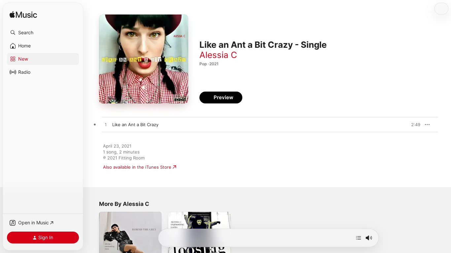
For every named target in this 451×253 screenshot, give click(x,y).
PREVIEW (413, 124)
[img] (23, 15)
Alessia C (218, 55)
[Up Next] (359, 237)
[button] (43, 32)
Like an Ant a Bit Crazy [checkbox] (135, 124)
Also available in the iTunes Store (137, 167)
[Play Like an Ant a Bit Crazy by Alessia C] (105, 125)
